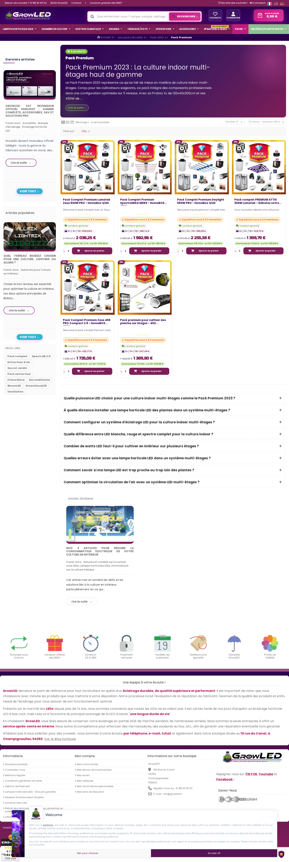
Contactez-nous (15, 769)
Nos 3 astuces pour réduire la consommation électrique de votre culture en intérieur (100, 551)
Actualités (29, 123)
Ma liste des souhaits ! (234, 3)
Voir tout (28, 191)
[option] (30, 119)
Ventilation (15, 391)
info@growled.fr (172, 794)
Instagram (237, 799)
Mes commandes (87, 764)
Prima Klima (16, 380)
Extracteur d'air (18, 362)
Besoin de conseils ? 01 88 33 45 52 (26, 3)
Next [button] (56, 115)
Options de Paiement (17, 786)
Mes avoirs (83, 775)
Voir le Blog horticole (60, 739)
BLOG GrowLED (59, 3)
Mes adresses (85, 780)
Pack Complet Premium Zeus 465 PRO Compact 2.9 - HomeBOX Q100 (86, 322)
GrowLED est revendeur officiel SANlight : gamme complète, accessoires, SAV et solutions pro (30, 111)
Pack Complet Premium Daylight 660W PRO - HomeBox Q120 (200, 201)
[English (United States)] (275, 3)
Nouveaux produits (16, 764)
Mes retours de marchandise (94, 769)
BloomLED (14, 386)
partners (48, 824)
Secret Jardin (17, 368)
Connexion (259, 3)
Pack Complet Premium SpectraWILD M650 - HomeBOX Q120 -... (142, 201)
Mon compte (85, 756)
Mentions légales (15, 775)
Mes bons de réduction (90, 791)
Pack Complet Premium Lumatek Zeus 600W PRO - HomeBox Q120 (86, 201)
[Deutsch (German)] (282, 3)
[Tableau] (72, 122)
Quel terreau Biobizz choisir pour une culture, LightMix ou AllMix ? (30, 259)
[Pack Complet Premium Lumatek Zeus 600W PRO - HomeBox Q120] (88, 167)
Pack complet (17, 356)
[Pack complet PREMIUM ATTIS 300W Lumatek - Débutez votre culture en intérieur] (259, 167)
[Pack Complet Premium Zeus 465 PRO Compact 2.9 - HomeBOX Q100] (88, 287)
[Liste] (67, 122)
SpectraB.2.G (41, 356)
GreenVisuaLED (36, 386)
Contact (76, 3)
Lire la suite (79, 601)
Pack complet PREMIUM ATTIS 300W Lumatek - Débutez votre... (257, 201)
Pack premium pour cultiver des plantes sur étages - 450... (143, 322)
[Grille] (63, 122)
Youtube (230, 799)
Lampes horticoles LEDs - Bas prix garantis (30, 791)
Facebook (222, 799)
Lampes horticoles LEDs (95, 566)
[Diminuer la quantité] (64, 251)
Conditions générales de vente (23, 780)
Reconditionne (39, 380)
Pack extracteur (19, 374)
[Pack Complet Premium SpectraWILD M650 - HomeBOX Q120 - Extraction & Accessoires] (145, 167)
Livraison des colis (16, 802)
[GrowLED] (28, 15)
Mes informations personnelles (95, 786)
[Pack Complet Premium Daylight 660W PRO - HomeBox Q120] (202, 167)
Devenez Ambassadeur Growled (24, 797)
